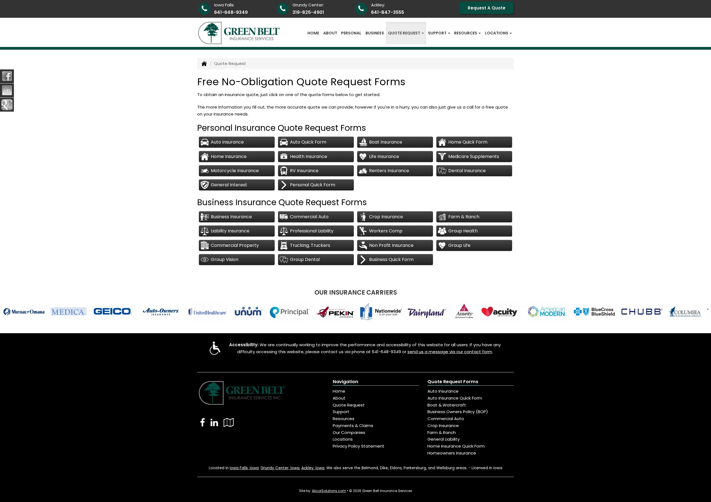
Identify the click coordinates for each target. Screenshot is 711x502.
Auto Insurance (227, 142)
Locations (343, 439)
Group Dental (305, 259)
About (330, 33)
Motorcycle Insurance (235, 170)
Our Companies (349, 432)
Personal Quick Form (312, 185)
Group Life (459, 245)
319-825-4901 (308, 12)
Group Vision (224, 259)
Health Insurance (308, 156)
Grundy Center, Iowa (280, 468)
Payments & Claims (353, 425)
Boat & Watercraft (446, 405)
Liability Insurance (230, 231)
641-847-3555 (387, 12)
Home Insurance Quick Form (456, 446)
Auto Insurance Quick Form (454, 398)
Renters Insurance (389, 170)
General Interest (229, 185)
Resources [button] (466, 33)
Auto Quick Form (308, 142)
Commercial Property (235, 245)
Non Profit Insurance (391, 245)
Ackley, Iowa (312, 468)
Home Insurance (229, 156)
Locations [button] (497, 33)
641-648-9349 (231, 12)
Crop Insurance (386, 217)
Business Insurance (231, 217)
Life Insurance (384, 156)
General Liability (443, 439)
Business (374, 33)
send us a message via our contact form (449, 352)
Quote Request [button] (404, 33)
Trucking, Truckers (310, 245)
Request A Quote (486, 8)
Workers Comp (385, 231)
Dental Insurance (467, 170)
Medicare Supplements (473, 156)
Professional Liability (312, 231)
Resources (343, 418)
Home (313, 33)
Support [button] (437, 33)
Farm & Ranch (463, 217)
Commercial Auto (309, 217)
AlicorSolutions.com (329, 490)
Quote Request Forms (452, 381)
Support (341, 412)
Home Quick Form (467, 142)
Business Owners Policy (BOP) (457, 412)
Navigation (345, 381)
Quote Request (349, 405)
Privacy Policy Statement (358, 446)
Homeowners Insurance (451, 453)
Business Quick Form (391, 259)
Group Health (463, 231)
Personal (351, 33)
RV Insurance (304, 170)
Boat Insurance (385, 142)
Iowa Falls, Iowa (244, 468)
